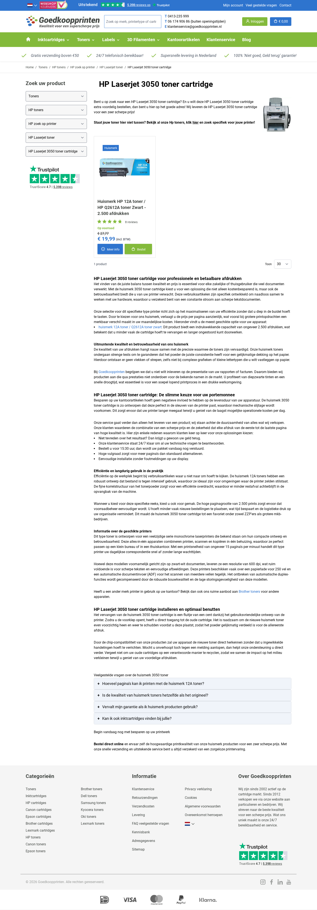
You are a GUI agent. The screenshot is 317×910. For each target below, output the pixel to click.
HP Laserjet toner (111, 67)
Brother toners (249, 592)
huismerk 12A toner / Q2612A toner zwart (130, 327)
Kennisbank (141, 832)
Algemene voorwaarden (203, 806)
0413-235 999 (178, 16)
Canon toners (36, 844)
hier (196, 122)
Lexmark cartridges (40, 830)
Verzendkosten (143, 806)
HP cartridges (36, 803)
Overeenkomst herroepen (204, 815)
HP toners (59, 67)
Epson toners (36, 851)
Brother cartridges (39, 823)
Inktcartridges (36, 796)
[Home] (28, 39)
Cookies (191, 798)
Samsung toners (93, 803)
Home (30, 67)
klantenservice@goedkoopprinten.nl (195, 27)
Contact (285, 5)
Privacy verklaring (198, 789)
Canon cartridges (39, 810)
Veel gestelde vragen (261, 5)
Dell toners (89, 796)
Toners (42, 67)
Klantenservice (143, 789)
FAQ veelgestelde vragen (150, 823)
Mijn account (233, 5)
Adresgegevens (143, 841)
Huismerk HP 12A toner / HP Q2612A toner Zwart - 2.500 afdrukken (121, 207)
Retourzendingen (145, 798)
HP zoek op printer (82, 67)
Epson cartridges (38, 817)
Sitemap (138, 849)
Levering (138, 815)
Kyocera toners (92, 810)
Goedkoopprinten (112, 372)
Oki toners (88, 817)
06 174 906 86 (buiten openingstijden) (197, 21)
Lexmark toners (92, 823)
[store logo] (63, 21)
